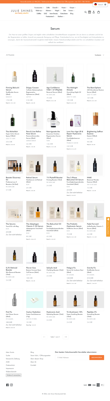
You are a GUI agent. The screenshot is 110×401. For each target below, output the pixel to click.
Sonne (72, 10)
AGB (7, 362)
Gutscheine (64, 13)
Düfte (48, 7)
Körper (73, 7)
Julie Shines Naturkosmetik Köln (57, 394)
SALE (45, 13)
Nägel (58, 10)
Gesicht (56, 7)
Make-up (40, 10)
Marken (61, 16)
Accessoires (39, 7)
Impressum (10, 368)
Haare (65, 7)
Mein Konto (10, 352)
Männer (49, 10)
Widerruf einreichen (14, 375)
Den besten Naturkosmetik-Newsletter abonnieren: (76, 352)
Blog (71, 13)
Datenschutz (10, 365)
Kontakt (33, 365)
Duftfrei (39, 13)
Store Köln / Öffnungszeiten (40, 355)
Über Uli (33, 362)
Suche (8, 355)
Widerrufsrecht (11, 372)
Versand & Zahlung (13, 359)
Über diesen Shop (37, 359)
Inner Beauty (54, 13)
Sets (64, 10)
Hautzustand (51, 16)
